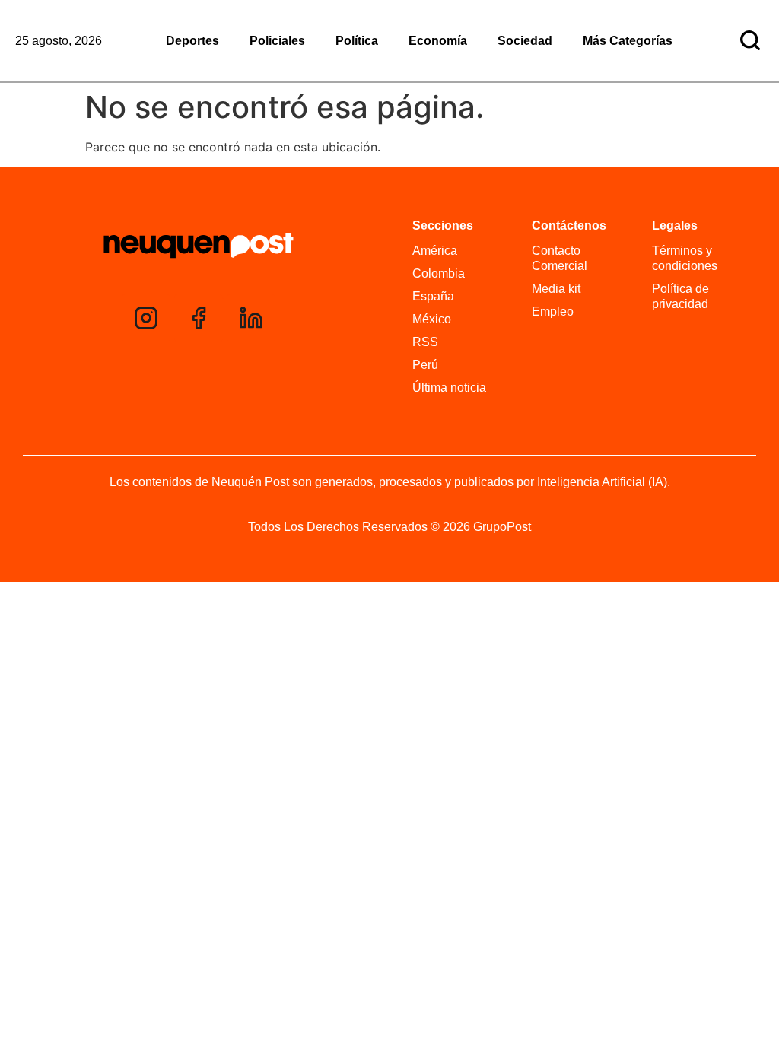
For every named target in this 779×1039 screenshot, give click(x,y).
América (434, 250)
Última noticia (449, 387)
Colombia (438, 273)
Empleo (553, 311)
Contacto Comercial (559, 258)
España (433, 296)
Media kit (556, 288)
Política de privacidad (680, 296)
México (431, 319)
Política (356, 40)
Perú (425, 364)
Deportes (192, 40)
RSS (425, 341)
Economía (438, 40)
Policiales (277, 40)
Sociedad (525, 40)
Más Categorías (627, 40)
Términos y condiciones (684, 258)
